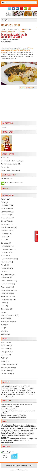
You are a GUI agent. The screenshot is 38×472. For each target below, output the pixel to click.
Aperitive (3, 199)
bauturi (18, 425)
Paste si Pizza (5, 262)
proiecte (16, 435)
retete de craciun (14, 438)
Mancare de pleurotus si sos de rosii (12, 161)
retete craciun (5, 277)
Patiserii (3, 265)
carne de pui (14, 426)
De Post (3, 237)
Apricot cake (5, 167)
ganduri (3, 432)
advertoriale (5, 425)
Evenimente (4, 355)
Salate (3, 303)
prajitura (9, 435)
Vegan (3, 331)
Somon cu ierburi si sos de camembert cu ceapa (14, 35)
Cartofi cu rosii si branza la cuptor (11, 170)
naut (15, 434)
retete (13, 31)
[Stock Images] (6, 150)
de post (12, 428)
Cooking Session (6, 352)
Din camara (4, 243)
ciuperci (33, 426)
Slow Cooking (5, 309)
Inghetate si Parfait (7, 249)
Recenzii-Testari (6, 374)
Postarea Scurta (6, 370)
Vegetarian (4, 334)
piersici (3, 435)
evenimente (15, 430)
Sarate (3, 306)
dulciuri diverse (5, 430)
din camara (26, 428)
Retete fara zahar (6, 287)
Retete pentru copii (7, 296)
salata (3, 441)
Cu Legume (4, 233)
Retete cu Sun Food (7, 281)
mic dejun (9, 433)
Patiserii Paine (5, 268)
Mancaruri (4, 31)
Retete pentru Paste (7, 299)
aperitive (12, 425)
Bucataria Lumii (26, 29)
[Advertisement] (19, 105)
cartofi (22, 426)
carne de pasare (27, 425)
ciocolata (27, 426)
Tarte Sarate (5, 318)
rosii (35, 438)
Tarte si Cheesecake (7, 321)
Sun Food (10, 440)
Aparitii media (5, 345)
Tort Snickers (5, 158)
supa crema (19, 441)
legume (14, 432)
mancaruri (20, 432)
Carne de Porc (5, 221)
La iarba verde (5, 252)
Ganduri (3, 361)
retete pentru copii (26, 438)
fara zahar (30, 430)
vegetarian (9, 442)
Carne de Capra (6, 208)
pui (28, 435)
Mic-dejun (4, 255)
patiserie (24, 433)
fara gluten (23, 430)
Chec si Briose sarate (7, 227)
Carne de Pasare (6, 218)
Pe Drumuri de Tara (7, 367)
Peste (9, 31)
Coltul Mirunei (5, 348)
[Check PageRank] (7, 452)
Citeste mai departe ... (27, 88)
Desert (3, 240)
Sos (2, 312)
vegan (2, 442)
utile (34, 440)
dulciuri (33, 428)
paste (20, 433)
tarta (25, 440)
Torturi (3, 325)
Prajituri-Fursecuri (6, 274)
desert (20, 428)
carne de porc (5, 426)
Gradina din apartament (8, 364)
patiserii (31, 433)
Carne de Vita (5, 224)
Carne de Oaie (5, 215)
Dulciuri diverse (5, 246)
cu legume (5, 428)
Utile (2, 328)
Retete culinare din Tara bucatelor (21, 465)
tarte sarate (30, 440)
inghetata (8, 432)
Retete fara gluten (6, 284)
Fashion (3, 358)
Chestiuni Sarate (6, 230)
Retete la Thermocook (8, 290)
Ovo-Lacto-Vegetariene (8, 259)
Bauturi (3, 202)
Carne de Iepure (6, 211)
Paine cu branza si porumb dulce (11, 164)
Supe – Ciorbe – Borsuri (8, 315)
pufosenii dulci (22, 435)
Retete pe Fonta (6, 293)
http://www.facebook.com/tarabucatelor (14, 417)
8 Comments (21, 31)
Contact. (5, 413)
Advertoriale (4, 342)
